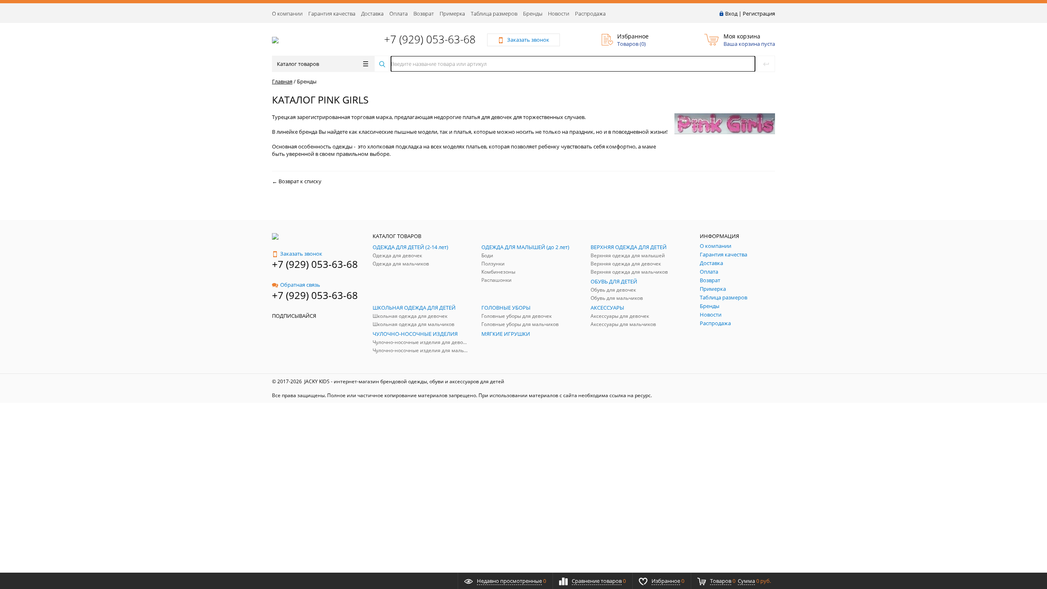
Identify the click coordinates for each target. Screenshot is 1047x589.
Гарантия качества (331, 13)
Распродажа (590, 13)
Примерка (452, 13)
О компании (287, 13)
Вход (731, 13)
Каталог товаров (298, 63)
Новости (558, 13)
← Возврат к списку (296, 181)
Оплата (398, 13)
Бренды (532, 13)
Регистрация (759, 13)
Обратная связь (300, 284)
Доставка (372, 13)
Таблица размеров (494, 13)
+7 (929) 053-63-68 (430, 39)
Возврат (423, 13)
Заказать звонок (301, 253)
